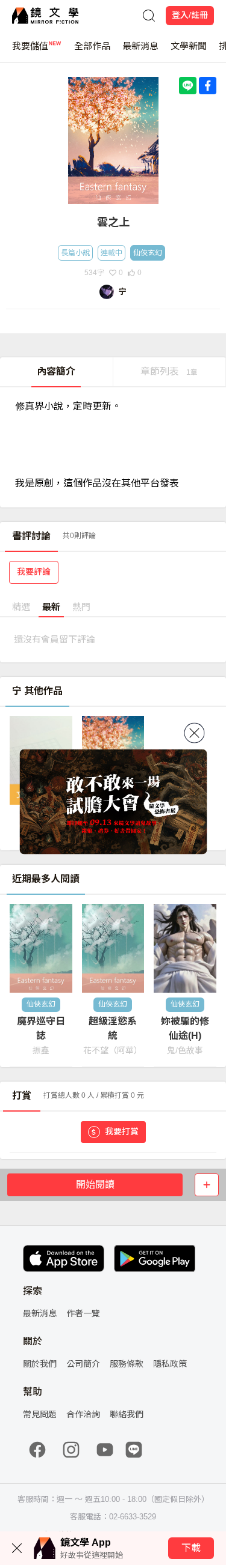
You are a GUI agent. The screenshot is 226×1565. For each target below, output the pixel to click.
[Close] (194, 733)
